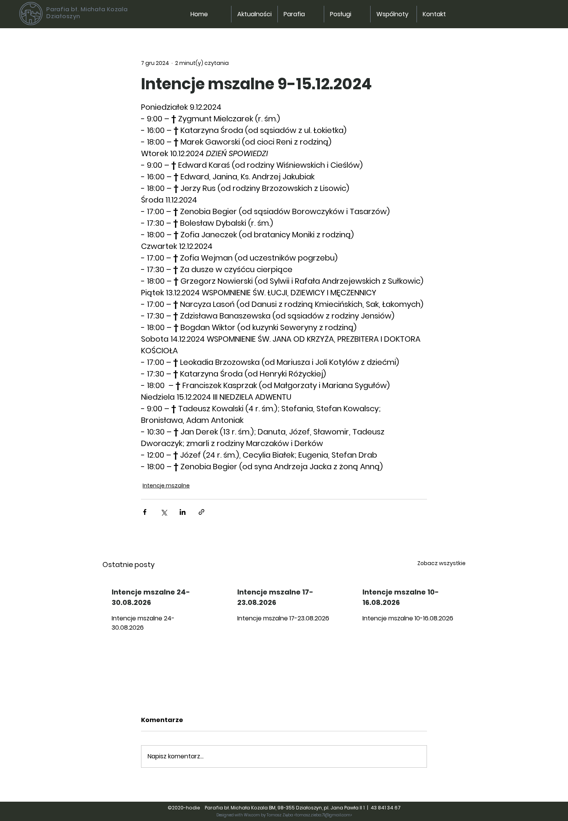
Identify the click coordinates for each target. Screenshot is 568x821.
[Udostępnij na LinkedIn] (182, 512)
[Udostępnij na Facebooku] (144, 512)
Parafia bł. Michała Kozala (87, 9)
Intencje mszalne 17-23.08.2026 (275, 597)
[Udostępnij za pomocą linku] (201, 512)
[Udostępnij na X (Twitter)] (163, 512)
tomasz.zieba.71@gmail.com (323, 815)
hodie (195, 807)
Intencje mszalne (166, 485)
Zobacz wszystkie (441, 563)
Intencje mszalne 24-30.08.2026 (151, 597)
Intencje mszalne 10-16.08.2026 (400, 597)
